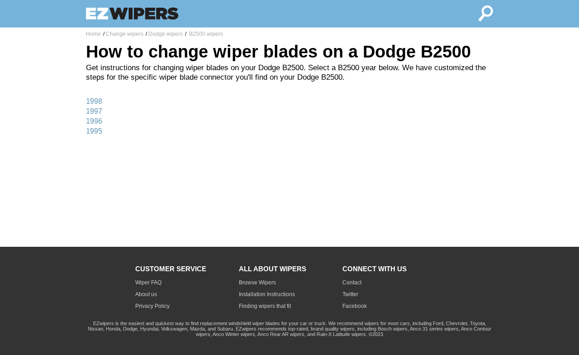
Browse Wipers (257, 282)
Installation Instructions (267, 294)
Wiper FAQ (148, 282)
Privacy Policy (152, 306)
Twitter (350, 294)
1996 (94, 121)
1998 (94, 101)
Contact (351, 282)
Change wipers (124, 34)
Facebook (354, 306)
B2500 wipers (205, 34)
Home (93, 34)
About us (146, 294)
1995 (94, 131)
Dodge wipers (165, 34)
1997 (94, 111)
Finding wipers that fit (265, 306)
